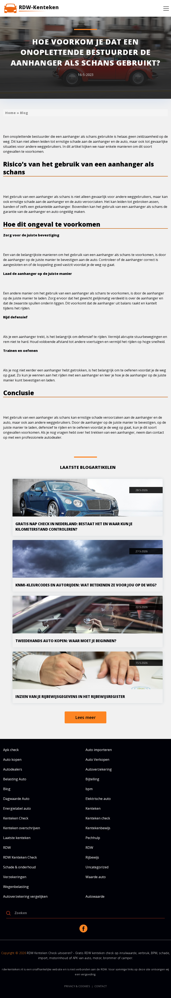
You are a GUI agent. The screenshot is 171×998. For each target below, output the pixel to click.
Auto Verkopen (97, 759)
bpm (89, 789)
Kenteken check (98, 818)
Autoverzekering (99, 769)
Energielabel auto (17, 808)
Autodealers (12, 769)
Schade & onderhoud (19, 867)
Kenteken (93, 808)
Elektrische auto (98, 798)
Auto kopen (12, 759)
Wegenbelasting (16, 886)
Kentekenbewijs (98, 828)
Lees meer (85, 717)
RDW (7, 847)
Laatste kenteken (16, 837)
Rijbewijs (92, 857)
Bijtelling (92, 779)
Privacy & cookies (77, 986)
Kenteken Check (15, 818)
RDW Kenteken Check (20, 857)
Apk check (11, 749)
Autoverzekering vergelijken (25, 896)
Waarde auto (96, 877)
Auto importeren (99, 749)
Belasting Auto (14, 779)
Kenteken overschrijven (21, 828)
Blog (24, 112)
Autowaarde (95, 896)
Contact (100, 986)
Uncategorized (97, 867)
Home (10, 112)
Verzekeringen (14, 877)
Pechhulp (93, 837)
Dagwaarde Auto (16, 798)
